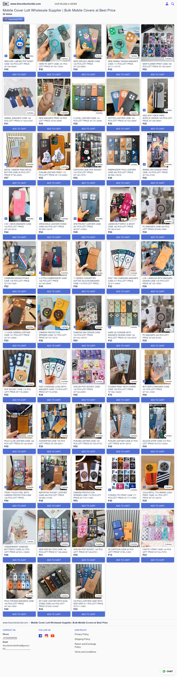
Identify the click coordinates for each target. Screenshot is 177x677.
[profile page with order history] (167, 4)
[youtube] (52, 636)
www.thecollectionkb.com (25, 3)
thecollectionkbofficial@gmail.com (16, 647)
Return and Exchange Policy (85, 645)
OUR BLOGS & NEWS (66, 3)
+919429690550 (10, 637)
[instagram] (46, 636)
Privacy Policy (82, 634)
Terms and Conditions (85, 651)
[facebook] (40, 636)
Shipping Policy (82, 639)
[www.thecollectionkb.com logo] (6, 4)
